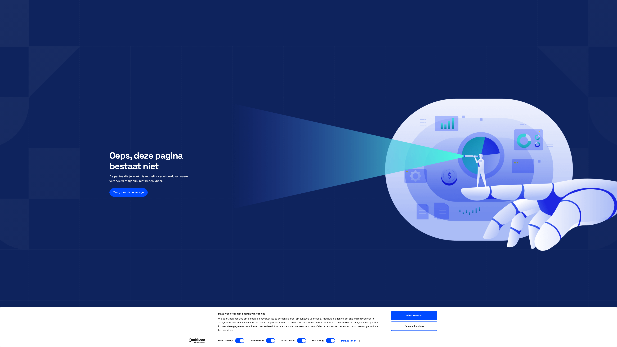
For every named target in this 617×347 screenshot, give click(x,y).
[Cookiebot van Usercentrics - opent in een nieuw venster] (197, 340)
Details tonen (348, 340)
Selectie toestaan (414, 326)
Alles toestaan (414, 315)
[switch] (270, 340)
